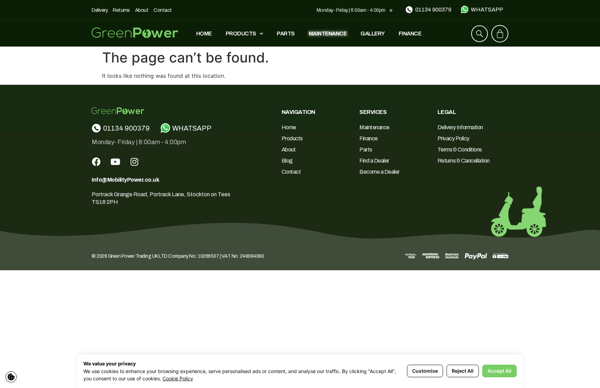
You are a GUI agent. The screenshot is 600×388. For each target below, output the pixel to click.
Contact (162, 10)
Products (241, 33)
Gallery (372, 33)
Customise (425, 371)
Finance (410, 33)
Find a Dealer (374, 161)
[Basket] (500, 33)
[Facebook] (96, 161)
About (142, 10)
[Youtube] (115, 161)
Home (204, 33)
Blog (287, 161)
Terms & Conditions (460, 149)
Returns (121, 10)
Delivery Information (460, 127)
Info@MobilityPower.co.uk (125, 180)
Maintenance (328, 33)
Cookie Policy (177, 378)
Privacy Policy (453, 138)
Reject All (463, 371)
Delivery (100, 10)
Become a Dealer (379, 172)
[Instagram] (134, 161)
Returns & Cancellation (464, 161)
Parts (286, 33)
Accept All (499, 371)
